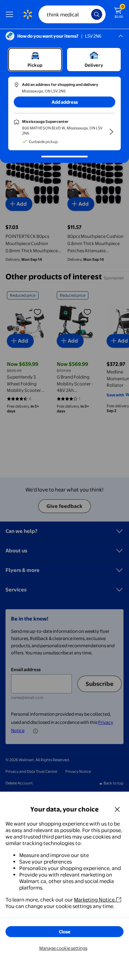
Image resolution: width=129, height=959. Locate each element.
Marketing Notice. (95, 899)
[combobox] (72, 14)
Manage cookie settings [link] (63, 948)
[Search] (96, 14)
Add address (65, 102)
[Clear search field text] (88, 14)
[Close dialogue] (117, 809)
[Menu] (11, 14)
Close (65, 931)
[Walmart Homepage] (27, 14)
